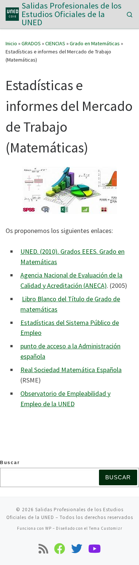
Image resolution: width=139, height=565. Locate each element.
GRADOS (31, 43)
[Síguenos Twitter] (76, 548)
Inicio (11, 43)
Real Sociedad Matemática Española (71, 369)
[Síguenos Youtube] (94, 548)
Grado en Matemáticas (95, 43)
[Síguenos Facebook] (59, 548)
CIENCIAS (55, 43)
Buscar (10, 462)
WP (48, 528)
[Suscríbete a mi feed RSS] (43, 548)
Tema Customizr (105, 528)
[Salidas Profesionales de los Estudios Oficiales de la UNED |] (12, 13)
